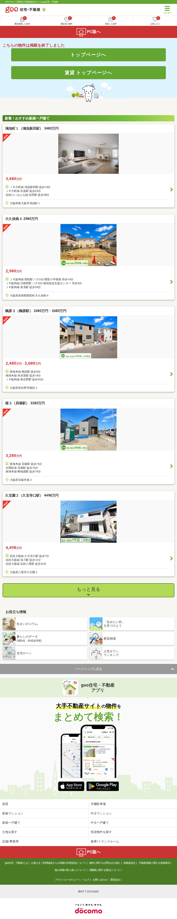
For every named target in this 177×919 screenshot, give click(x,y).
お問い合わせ (100, 879)
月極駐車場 (98, 804)
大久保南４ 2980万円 (21, 219)
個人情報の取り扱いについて (70, 870)
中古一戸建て (100, 822)
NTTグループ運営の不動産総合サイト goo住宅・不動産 (31, 2)
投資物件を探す (101, 832)
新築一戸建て (11, 822)
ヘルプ (85, 879)
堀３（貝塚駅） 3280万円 (25, 403)
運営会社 (115, 879)
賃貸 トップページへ (88, 72)
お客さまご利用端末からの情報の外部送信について (58, 862)
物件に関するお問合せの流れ (104, 862)
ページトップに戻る (88, 669)
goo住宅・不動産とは (16, 862)
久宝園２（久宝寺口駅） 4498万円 (32, 495)
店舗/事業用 (10, 841)
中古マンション (101, 813)
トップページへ (88, 54)
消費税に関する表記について (104, 870)
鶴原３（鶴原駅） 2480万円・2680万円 (35, 311)
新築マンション (12, 813)
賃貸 (5, 804)
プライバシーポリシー (67, 879)
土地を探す (9, 832)
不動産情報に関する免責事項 (154, 862)
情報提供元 (129, 862)
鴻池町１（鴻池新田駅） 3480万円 (32, 128)
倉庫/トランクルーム (105, 841)
